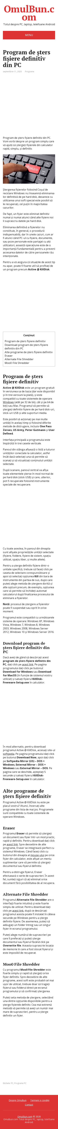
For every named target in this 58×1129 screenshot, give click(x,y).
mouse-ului (37, 855)
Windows (8, 402)
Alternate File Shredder (19, 359)
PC (12, 1083)
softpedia (8, 754)
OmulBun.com (29, 13)
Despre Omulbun (17, 1100)
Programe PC (20, 1083)
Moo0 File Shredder (17, 363)
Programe (29, 71)
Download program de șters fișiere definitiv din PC (26, 346)
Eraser (9, 355)
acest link (27, 664)
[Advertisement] (29, 107)
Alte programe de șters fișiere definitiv (29, 352)
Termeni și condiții (39, 1100)
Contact (29, 1104)
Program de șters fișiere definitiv (25, 341)
